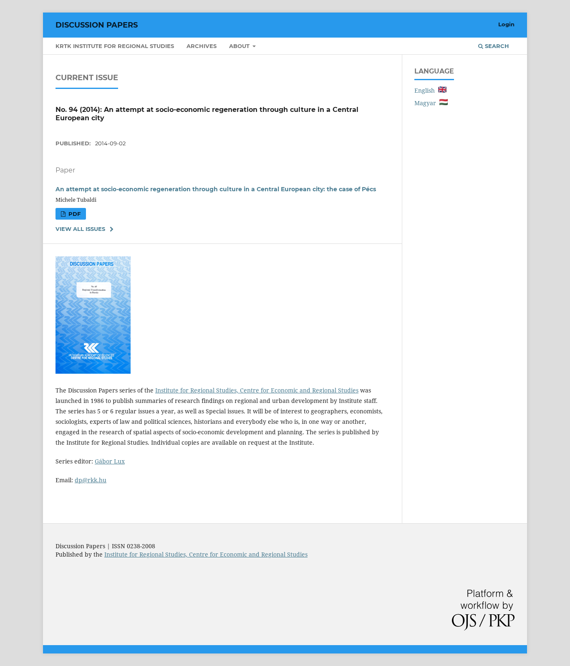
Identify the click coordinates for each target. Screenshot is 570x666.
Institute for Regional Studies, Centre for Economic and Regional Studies (256, 390)
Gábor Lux (110, 461)
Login (506, 24)
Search (496, 46)
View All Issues (80, 228)
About (240, 46)
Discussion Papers (96, 25)
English (426, 90)
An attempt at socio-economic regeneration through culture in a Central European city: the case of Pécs (215, 189)
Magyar (426, 103)
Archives (202, 46)
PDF (74, 213)
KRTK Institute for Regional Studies (114, 46)
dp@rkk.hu (90, 480)
